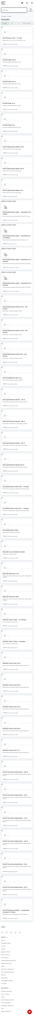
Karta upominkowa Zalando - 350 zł (14, 421)
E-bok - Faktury (5, 994)
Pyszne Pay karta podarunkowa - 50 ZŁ (15, 795)
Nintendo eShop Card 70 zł (11, 750)
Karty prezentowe (27, 23)
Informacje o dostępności (7, 969)
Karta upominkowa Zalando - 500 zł (14, 443)
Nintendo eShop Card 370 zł (11, 707)
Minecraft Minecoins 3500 (11, 597)
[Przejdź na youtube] (11, 932)
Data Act (3, 975)
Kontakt (3, 949)
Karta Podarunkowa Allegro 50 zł (13, 190)
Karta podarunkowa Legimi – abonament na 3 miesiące (17, 260)
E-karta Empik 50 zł (9, 125)
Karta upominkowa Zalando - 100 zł (14, 399)
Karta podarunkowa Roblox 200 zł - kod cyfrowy (15, 331)
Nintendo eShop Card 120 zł (11, 663)
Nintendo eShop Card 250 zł (11, 685)
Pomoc (3, 997)
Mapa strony (4, 977)
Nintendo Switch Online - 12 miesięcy (14, 620)
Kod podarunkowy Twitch (10, 530)
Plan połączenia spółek (7, 980)
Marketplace (3, 16)
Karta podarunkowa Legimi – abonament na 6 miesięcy (17, 284)
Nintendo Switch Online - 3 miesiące (14, 641)
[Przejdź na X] (2, 932)
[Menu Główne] (4, 3)
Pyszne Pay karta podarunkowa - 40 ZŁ (15, 864)
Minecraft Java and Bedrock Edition (14, 552)
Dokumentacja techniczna (7, 999)
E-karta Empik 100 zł (9, 60)
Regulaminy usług (5, 943)
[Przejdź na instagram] (20, 932)
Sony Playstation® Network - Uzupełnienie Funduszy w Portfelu (16, 911)
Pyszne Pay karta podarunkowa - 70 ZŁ (15, 818)
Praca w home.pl (5, 954)
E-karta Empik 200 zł (9, 81)
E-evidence (4, 983)
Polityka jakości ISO (6, 963)
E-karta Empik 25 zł (9, 103)
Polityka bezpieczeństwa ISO (8, 960)
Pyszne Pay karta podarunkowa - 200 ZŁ (15, 772)
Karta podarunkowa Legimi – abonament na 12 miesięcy (16, 237)
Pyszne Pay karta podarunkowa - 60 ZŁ (15, 887)
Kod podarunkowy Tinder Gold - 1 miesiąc (16, 486)
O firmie (3, 946)
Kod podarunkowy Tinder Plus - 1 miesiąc (16, 508)
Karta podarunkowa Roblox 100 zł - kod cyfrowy (15, 308)
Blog (2, 1008)
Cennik (3, 940)
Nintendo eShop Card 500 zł (11, 728)
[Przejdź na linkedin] (7, 932)
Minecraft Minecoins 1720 (11, 573)
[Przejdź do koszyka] (27, 2)
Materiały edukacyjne (6, 991)
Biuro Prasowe (5, 957)
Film (12, 23)
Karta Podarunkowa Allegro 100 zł (13, 147)
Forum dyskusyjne (5, 1002)
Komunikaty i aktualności (7, 1005)
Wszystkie (5, 23)
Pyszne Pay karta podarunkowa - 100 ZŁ (15, 841)
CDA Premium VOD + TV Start (12, 38)
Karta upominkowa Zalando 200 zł (13, 465)
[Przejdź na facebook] (15, 932)
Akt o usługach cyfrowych (7, 972)
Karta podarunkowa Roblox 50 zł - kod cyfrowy (15, 355)
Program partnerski (6, 1011)
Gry (18, 23)
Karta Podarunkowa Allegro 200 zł (13, 168)
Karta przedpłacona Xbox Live (12, 378)
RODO (3, 966)
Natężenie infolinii (5, 951)
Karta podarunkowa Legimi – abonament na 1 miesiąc (17, 213)
